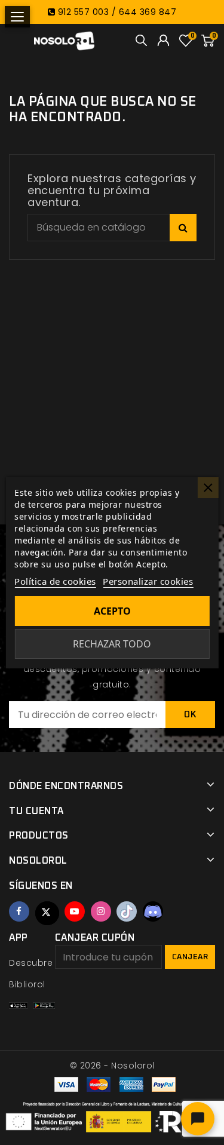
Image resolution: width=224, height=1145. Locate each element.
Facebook (19, 911)
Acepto (112, 611)
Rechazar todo (112, 643)
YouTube (75, 911)
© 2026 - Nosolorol (112, 1066)
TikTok (126, 911)
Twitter (47, 913)
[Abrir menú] (17, 16)
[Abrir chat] (197, 1118)
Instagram (101, 911)
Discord (153, 911)
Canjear (190, 957)
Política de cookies (55, 581)
